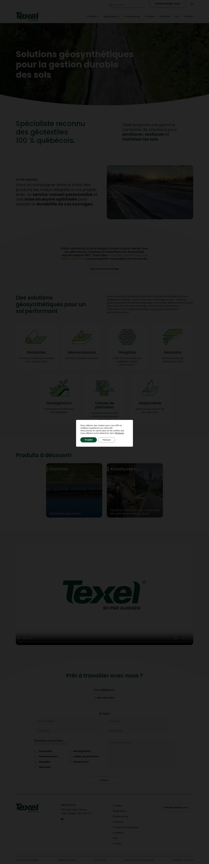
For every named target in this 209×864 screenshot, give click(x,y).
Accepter (89, 439)
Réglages (119, 433)
